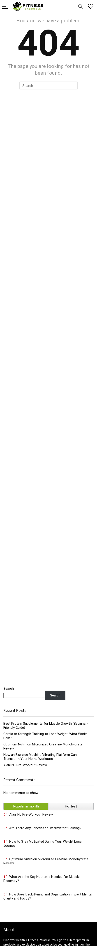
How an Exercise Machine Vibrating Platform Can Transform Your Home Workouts (40, 757)
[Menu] (5, 7)
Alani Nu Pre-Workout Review (25, 765)
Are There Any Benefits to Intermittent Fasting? (45, 828)
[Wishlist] (90, 6)
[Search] (80, 7)
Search (8, 689)
